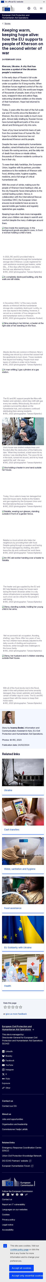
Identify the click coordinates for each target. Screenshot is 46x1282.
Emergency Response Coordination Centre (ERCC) (21, 1149)
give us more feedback (16, 1014)
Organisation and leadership (14, 1124)
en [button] (29, 8)
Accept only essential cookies (27, 1275)
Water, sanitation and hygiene (19, 869)
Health (7, 985)
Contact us (7, 1199)
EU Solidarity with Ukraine (17, 947)
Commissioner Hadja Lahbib (15, 1129)
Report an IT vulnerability (13, 1204)
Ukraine (8, 790)
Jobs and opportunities (12, 1119)
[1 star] (5, 1007)
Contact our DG (9, 1106)
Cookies (6, 1214)
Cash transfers (11, 829)
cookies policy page (19, 1249)
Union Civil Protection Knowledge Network (21, 1155)
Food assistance (12, 908)
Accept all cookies (21, 1268)
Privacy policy (8, 1219)
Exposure (6, 1083)
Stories (7, 23)
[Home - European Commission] (8, 8)
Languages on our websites (14, 1209)
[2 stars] (7, 1007)
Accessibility (8, 1229)
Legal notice (7, 1224)
